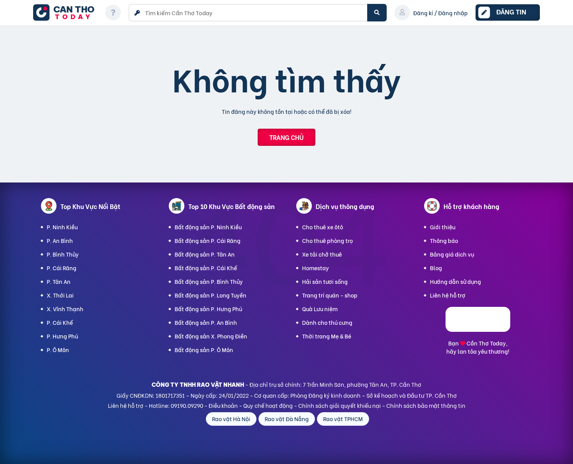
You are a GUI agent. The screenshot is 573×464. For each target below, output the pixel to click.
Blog (436, 268)
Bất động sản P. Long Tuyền (210, 295)
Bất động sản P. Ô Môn (204, 349)
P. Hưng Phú (62, 336)
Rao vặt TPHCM (343, 418)
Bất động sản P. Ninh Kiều (208, 227)
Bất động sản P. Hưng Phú (208, 309)
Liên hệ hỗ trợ (447, 295)
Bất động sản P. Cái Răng (208, 240)
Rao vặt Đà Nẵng (287, 418)
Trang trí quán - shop (329, 295)
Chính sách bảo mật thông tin (425, 405)
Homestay (315, 268)
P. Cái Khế (60, 322)
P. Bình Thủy (63, 254)
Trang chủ (286, 137)
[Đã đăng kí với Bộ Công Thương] (478, 329)
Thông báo (444, 240)
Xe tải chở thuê (322, 254)
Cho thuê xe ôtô (322, 227)
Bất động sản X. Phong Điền (211, 336)
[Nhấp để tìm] (377, 12)
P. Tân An (59, 281)
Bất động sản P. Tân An (205, 254)
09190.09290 (187, 405)
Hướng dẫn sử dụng (455, 281)
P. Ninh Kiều (62, 227)
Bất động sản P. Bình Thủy (209, 281)
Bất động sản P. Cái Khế (206, 268)
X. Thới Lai (60, 295)
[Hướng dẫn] (113, 12)
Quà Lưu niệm (320, 309)
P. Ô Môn (58, 349)
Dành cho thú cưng (327, 322)
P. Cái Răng (61, 268)
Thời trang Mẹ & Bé (326, 336)
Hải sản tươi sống (325, 281)
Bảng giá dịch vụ (452, 254)
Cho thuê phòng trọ (327, 240)
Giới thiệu (442, 227)
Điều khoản (223, 405)
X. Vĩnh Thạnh (65, 309)
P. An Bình (60, 240)
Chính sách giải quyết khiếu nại (339, 405)
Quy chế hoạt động (268, 405)
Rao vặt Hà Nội (231, 418)
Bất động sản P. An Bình (206, 322)
